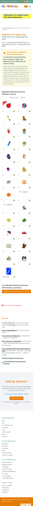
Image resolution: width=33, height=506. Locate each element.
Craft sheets (5, 448)
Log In (3, 429)
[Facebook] (21, 505)
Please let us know (16, 305)
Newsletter (5, 492)
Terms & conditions (7, 485)
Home (3, 420)
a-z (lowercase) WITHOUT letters (16, 42)
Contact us (5, 436)
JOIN (26, 6)
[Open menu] (29, 6)
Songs (3, 450)
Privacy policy (5, 487)
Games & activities (7, 462)
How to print (5, 427)
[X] (27, 505)
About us (4, 434)
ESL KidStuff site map (7, 425)
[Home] (2, 28)
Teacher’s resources (7, 469)
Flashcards (4, 446)
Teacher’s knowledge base (9, 471)
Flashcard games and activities (13, 358)
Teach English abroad (7, 478)
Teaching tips (5, 467)
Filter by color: (14, 97)
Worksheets (5, 444)
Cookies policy (5, 490)
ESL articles (5, 473)
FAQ (3, 423)
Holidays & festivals (7, 464)
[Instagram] (24, 505)
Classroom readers (7, 453)
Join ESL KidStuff (6, 432)
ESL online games (6, 476)
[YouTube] (30, 505)
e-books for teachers (7, 455)
